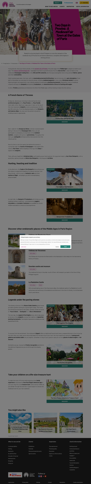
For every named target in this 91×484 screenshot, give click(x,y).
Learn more (23, 246)
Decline (57, 246)
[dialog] (45, 242)
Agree (65, 246)
